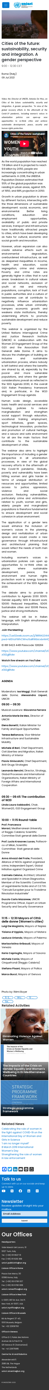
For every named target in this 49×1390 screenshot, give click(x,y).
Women (21, 997)
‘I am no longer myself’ (15, 1143)
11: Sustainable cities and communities (9, 997)
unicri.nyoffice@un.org (13, 1307)
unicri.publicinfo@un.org (14, 1263)
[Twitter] (12, 1191)
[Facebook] (20, 1191)
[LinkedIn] (29, 1191)
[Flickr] (37, 1191)
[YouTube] (4, 1191)
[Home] (23, 5)
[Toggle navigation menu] (5, 5)
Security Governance (9, 1001)
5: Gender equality (33, 997)
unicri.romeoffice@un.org (14, 1289)
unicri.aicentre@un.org (13, 1371)
